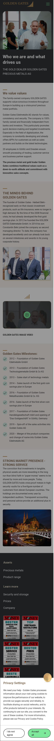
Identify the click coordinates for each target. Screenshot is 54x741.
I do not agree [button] (11, 733)
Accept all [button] (35, 733)
